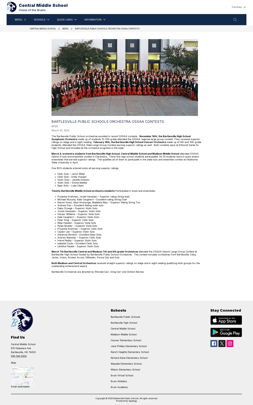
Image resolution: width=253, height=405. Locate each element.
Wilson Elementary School (125, 369)
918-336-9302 (19, 356)
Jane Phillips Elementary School (129, 346)
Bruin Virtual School (122, 375)
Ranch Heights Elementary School (130, 352)
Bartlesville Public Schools (125, 316)
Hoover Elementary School (126, 340)
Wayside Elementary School (126, 363)
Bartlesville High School (124, 322)
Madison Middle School (124, 334)
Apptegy (133, 401)
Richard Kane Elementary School (129, 357)
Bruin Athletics (119, 381)
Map (13, 362)
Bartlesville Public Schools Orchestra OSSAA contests (107, 28)
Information (93, 19)
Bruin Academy (119, 387)
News (66, 28)
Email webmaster (20, 386)
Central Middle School (43, 28)
